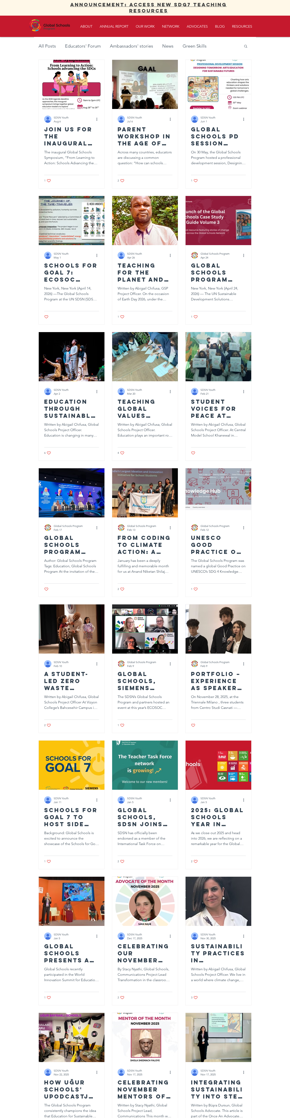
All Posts (47, 46)
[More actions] (98, 119)
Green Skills (195, 46)
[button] (246, 46)
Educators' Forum (83, 46)
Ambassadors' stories (131, 46)
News (168, 46)
